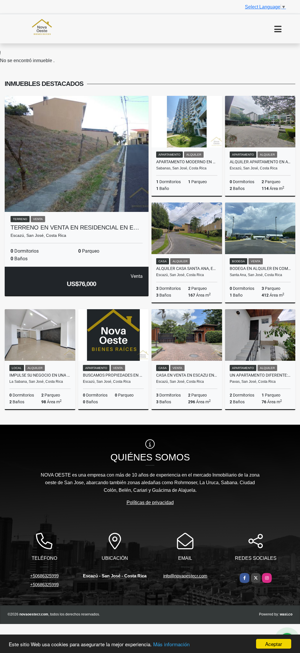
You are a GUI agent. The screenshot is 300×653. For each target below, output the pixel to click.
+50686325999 (44, 575)
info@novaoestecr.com (185, 575)
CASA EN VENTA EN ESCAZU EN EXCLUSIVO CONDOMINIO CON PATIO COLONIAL (186, 375)
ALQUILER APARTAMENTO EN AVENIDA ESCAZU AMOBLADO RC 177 (260, 161)
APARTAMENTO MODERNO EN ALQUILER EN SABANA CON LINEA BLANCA (186, 161)
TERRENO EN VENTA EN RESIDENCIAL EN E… (75, 227)
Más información (171, 644)
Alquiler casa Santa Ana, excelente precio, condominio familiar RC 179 (186, 268)
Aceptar (273, 643)
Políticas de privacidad (150, 502)
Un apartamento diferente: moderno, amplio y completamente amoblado (260, 375)
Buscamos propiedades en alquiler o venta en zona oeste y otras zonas (113, 375)
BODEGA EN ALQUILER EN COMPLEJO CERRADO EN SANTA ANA (260, 268)
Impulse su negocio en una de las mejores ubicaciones (40, 375)
